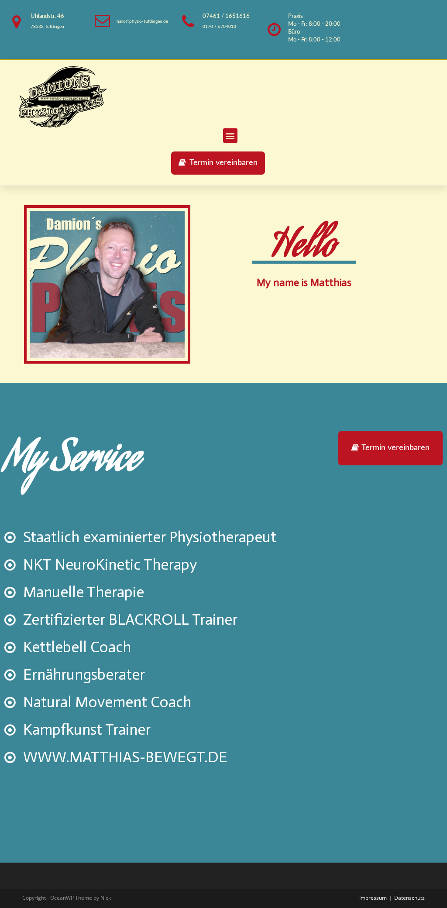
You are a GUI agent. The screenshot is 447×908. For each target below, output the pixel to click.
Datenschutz (409, 897)
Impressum (373, 897)
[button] (218, 163)
